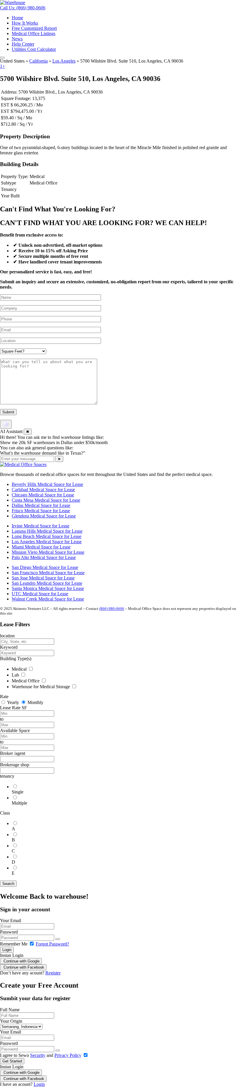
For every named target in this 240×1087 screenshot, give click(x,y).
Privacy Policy (67, 1055)
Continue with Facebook (23, 967)
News (17, 38)
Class (5, 812)
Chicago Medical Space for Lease (43, 494)
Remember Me (14, 943)
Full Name (10, 1009)
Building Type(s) (15, 658)
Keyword (9, 647)
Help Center (23, 44)
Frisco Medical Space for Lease (41, 510)
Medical (20, 669)
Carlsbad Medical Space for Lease (43, 489)
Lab (16, 674)
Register (53, 972)
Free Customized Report (34, 28)
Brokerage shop (14, 764)
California (38, 60)
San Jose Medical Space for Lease (43, 577)
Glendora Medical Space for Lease (44, 515)
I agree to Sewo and (40, 1055)
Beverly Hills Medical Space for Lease (47, 484)
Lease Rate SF (13, 707)
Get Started (12, 1061)
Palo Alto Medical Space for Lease (44, 557)
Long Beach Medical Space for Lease (46, 536)
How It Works (25, 22)
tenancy (7, 776)
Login (6, 950)
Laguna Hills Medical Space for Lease (47, 531)
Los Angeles (64, 60)
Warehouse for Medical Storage (41, 686)
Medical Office (26, 680)
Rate (4, 696)
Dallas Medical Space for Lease (41, 505)
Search (8, 883)
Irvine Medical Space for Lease (40, 525)
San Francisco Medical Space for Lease (48, 572)
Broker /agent (12, 753)
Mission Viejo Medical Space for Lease (48, 552)
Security (37, 1055)
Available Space (15, 730)
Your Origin (11, 1021)
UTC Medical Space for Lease (40, 593)
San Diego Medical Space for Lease (45, 567)
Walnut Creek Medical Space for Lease (48, 598)
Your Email (10, 920)
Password (9, 931)
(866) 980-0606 (111, 608)
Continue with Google (21, 961)
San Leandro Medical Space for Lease (47, 583)
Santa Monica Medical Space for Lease (48, 588)
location (7, 635)
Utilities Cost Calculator (34, 49)
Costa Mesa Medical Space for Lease (46, 500)
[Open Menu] (2, 57)
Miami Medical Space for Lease (41, 546)
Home (17, 17)
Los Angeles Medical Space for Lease (47, 541)
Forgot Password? (52, 943)
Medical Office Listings (33, 33)
